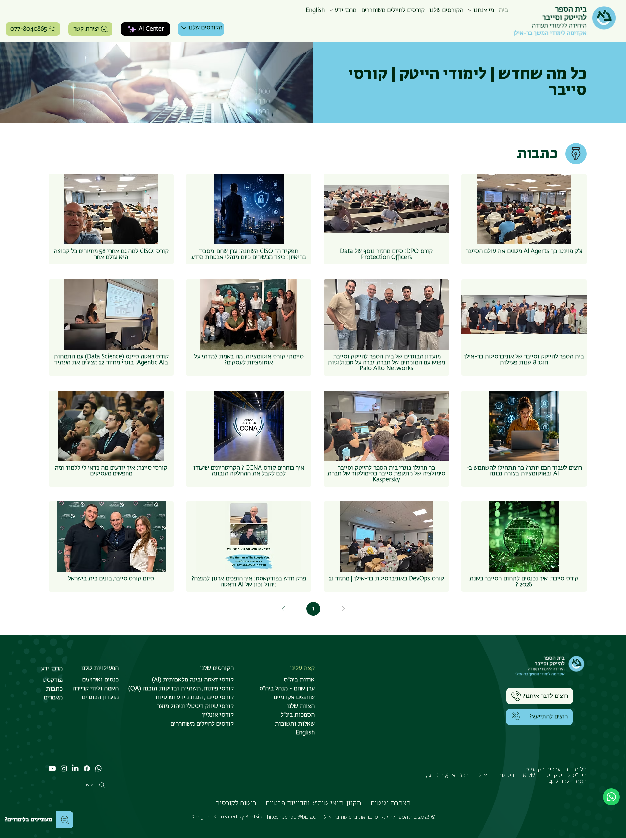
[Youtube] (52, 768)
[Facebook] (87, 768)
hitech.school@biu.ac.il (293, 817)
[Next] (283, 609)
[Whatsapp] (98, 768)
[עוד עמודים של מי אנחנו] (469, 10)
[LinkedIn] (75, 768)
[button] (539, 717)
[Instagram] (64, 768)
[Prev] (343, 609)
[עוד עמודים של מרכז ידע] (331, 10)
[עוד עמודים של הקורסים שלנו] (183, 27)
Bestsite (254, 817)
